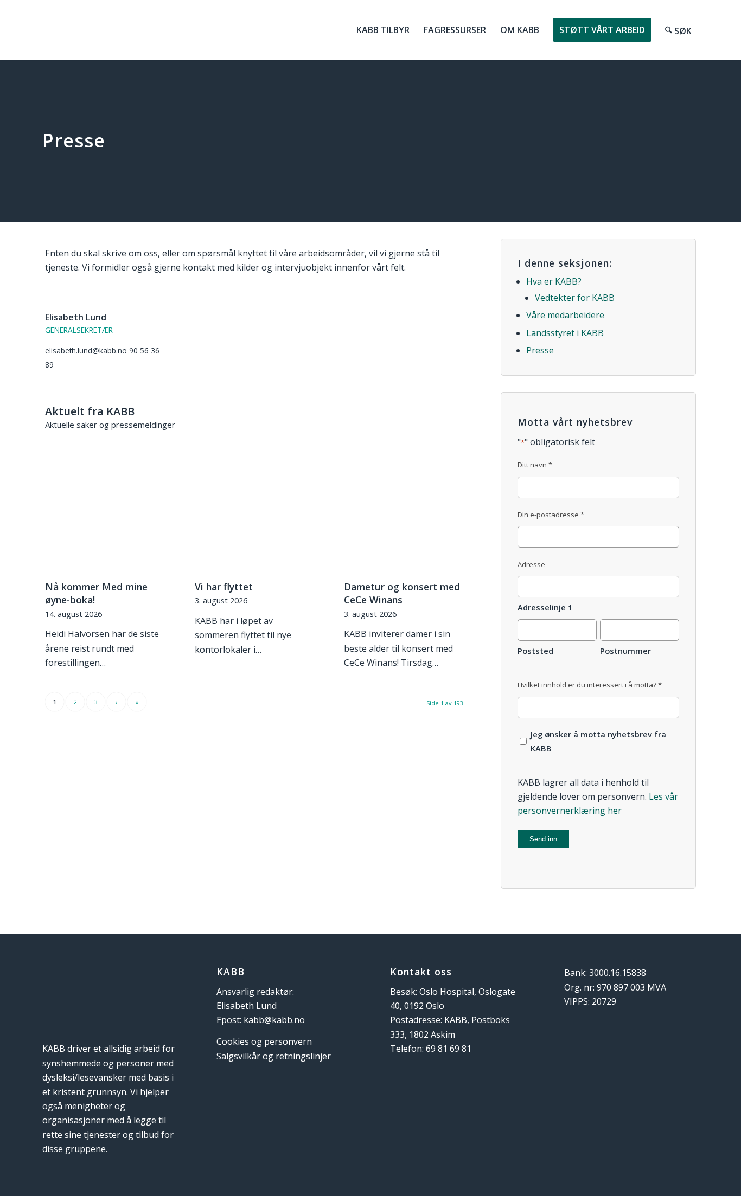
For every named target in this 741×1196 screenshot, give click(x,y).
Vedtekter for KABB (575, 298)
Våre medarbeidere (565, 315)
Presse (540, 350)
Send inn (543, 839)
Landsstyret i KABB (565, 333)
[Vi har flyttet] (257, 527)
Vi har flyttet (224, 586)
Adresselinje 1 (545, 607)
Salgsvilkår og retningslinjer (273, 1056)
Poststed (535, 650)
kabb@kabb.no (274, 1020)
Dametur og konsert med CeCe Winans (402, 593)
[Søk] (678, 30)
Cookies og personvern (264, 1041)
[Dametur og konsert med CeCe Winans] (406, 527)
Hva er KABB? (554, 281)
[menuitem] (383, 30)
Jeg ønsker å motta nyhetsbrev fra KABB (598, 741)
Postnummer (625, 650)
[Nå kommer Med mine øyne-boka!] (107, 527)
